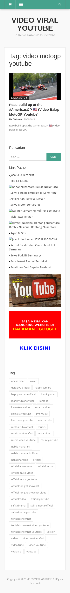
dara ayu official (20, 387)
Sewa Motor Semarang (25, 204)
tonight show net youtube (26, 531)
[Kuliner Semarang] (22, 210)
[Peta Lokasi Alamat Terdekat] (9, 261)
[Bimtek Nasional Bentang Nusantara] (34, 222)
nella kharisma (19, 459)
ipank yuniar (48, 394)
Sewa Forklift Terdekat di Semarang (33, 193)
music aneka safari (21, 433)
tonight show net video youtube (30, 525)
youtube (31, 551)
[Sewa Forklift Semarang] (9, 255)
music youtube (49, 440)
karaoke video (43, 407)
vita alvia (16, 551)
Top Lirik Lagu (19, 181)
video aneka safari (33, 538)
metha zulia (45, 420)
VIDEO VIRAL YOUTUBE (35, 24)
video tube (17, 545)
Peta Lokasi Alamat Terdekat (28, 261)
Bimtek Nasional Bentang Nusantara (33, 227)
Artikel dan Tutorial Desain (27, 199)
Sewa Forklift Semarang (25, 255)
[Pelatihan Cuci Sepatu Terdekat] (9, 267)
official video (18, 499)
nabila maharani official (24, 453)
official (37, 459)
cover (33, 381)
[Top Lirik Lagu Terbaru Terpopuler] (9, 181)
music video (44, 433)
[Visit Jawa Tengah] (9, 216)
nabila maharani (20, 446)
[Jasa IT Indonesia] (21, 239)
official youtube (40, 499)
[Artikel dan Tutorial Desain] (9, 199)
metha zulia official (22, 427)
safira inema (18, 505)
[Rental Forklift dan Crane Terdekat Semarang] (9, 245)
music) (42, 427)
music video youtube (23, 440)
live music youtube (22, 420)
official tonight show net (25, 486)
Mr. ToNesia (15, 119)
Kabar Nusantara (46, 187)
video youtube (37, 545)
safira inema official (42, 505)
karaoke (43, 401)
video (14, 538)
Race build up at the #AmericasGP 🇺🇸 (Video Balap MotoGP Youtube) (34, 109)
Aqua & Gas (18, 233)
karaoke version (20, 407)
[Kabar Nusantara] (22, 187)
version (51, 531)
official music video (22, 472)
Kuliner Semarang (48, 210)
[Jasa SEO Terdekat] (9, 175)
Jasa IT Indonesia (46, 239)
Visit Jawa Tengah (21, 216)
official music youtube (24, 479)
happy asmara (43, 387)
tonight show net (21, 518)
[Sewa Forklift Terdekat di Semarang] (9, 193)
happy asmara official (23, 394)
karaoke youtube (21, 414)
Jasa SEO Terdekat (22, 175)
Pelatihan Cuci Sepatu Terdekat (30, 267)
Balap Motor (19, 97)
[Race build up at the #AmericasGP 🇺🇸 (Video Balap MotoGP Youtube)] (35, 86)
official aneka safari (22, 466)
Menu (19, 4)
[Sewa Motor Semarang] (9, 204)
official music (45, 466)
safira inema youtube (23, 512)
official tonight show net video (28, 492)
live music (41, 414)
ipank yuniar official (22, 401)
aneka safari (18, 381)
